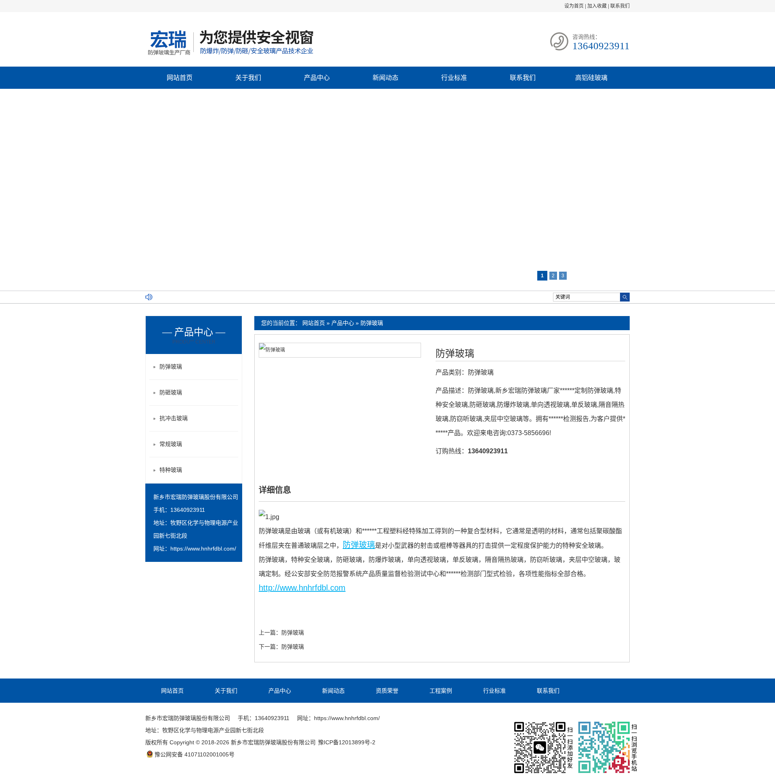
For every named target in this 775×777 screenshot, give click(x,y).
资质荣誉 (387, 690)
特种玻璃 (170, 470)
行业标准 (454, 77)
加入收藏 (597, 6)
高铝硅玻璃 (591, 77)
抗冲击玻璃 (173, 418)
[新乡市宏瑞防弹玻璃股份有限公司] (230, 56)
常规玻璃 (170, 444)
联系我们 (620, 6)
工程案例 (440, 690)
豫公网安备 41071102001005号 (195, 754)
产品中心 (317, 77)
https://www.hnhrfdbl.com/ (203, 548)
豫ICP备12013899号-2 (346, 742)
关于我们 (248, 77)
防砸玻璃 (170, 392)
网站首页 (180, 77)
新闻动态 (385, 77)
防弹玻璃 (371, 323)
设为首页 (574, 6)
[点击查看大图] (272, 350)
